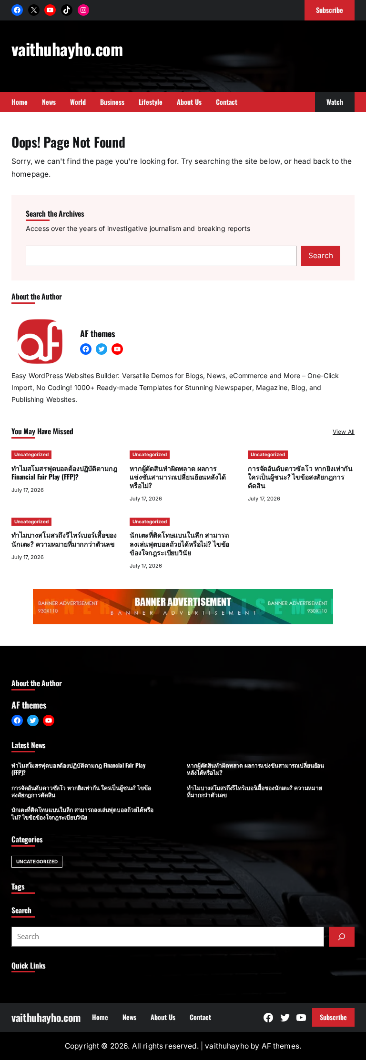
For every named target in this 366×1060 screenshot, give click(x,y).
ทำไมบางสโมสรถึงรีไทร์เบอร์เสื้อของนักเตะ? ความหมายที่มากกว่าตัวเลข (64, 539)
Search (320, 255)
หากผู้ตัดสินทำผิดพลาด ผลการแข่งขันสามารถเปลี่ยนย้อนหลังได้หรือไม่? (178, 476)
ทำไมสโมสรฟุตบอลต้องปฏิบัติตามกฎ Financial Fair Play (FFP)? (64, 472)
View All (344, 431)
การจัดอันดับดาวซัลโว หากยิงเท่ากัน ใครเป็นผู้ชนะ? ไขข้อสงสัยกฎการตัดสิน (300, 476)
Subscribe (333, 1017)
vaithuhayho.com (66, 48)
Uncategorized (31, 454)
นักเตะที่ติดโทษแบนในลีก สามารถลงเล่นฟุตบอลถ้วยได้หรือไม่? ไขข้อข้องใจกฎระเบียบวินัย (179, 543)
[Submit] (342, 937)
